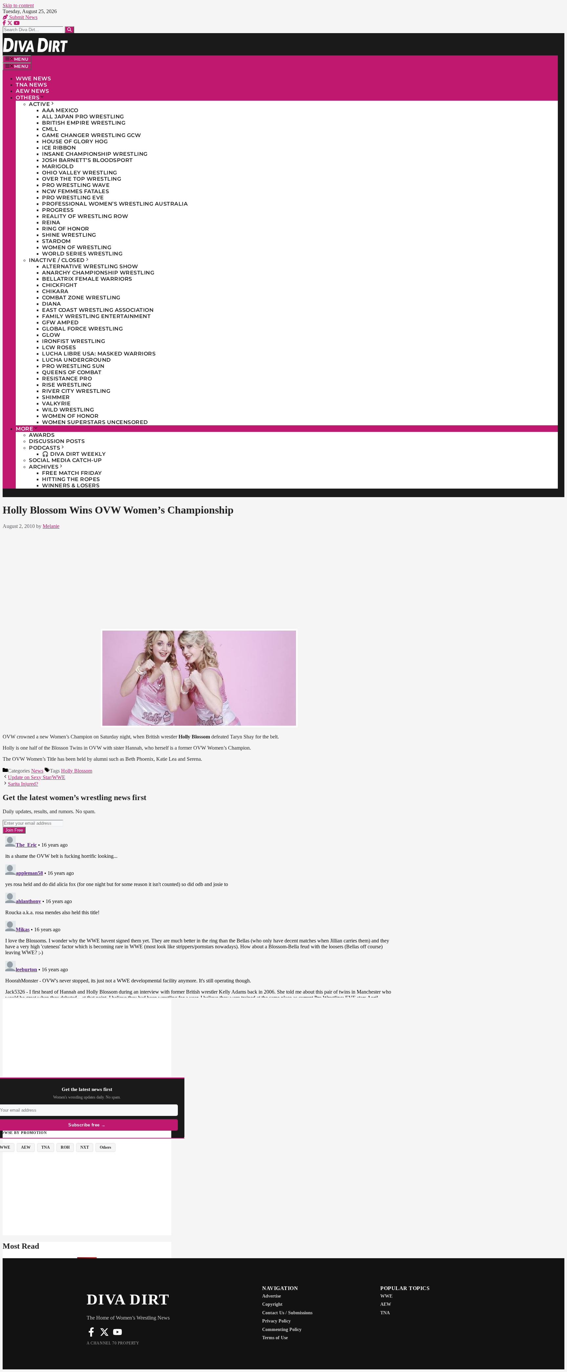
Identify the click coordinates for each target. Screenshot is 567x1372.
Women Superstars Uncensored (95, 422)
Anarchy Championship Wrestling (98, 273)
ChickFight (59, 285)
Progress (58, 210)
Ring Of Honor (65, 229)
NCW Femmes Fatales (75, 191)
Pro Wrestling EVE (73, 197)
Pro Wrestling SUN (73, 366)
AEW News (32, 91)
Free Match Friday (72, 473)
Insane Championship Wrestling (95, 154)
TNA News (31, 85)
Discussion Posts (57, 441)
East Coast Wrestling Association (98, 310)
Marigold (58, 166)
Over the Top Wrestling (81, 179)
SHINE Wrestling (69, 235)
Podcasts (44, 448)
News (37, 771)
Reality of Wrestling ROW (85, 216)
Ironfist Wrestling (73, 341)
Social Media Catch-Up (65, 460)
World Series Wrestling (82, 254)
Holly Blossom (76, 771)
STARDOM (56, 241)
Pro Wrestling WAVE (76, 185)
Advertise (271, 1296)
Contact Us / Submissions (287, 1312)
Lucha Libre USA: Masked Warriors (99, 354)
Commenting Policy (282, 1329)
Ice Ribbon (59, 148)
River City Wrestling (76, 391)
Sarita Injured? (23, 784)
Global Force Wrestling (82, 329)
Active (39, 104)
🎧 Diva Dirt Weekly (74, 454)
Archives (43, 467)
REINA (51, 222)
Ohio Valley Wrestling (79, 173)
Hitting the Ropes (71, 479)
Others (27, 97)
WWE (386, 1296)
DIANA (51, 304)
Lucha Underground (76, 360)
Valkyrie (56, 403)
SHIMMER (56, 397)
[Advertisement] (199, 578)
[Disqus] (199, 916)
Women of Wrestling (76, 247)
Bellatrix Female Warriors (87, 279)
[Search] (69, 29)
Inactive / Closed (57, 260)
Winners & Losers (70, 485)
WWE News (33, 78)
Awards (41, 435)
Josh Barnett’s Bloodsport (87, 160)
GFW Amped (60, 322)
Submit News (22, 17)
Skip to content (18, 5)
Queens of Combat (71, 372)
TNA (385, 1312)
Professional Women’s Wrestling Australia (115, 204)
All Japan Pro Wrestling (83, 116)
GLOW (51, 335)
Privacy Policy (276, 1321)
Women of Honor (70, 416)
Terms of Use (275, 1337)
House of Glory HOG (75, 141)
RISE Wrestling (66, 385)
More (24, 429)
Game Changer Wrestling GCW (91, 135)
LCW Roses (59, 347)
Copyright (272, 1304)
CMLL (50, 129)
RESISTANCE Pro (67, 378)
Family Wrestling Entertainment (96, 316)
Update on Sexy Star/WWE (36, 777)
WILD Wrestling (68, 410)
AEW (385, 1304)
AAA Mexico (60, 110)
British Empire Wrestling (83, 123)
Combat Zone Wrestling (81, 297)
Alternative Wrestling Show (90, 266)
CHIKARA (55, 291)
